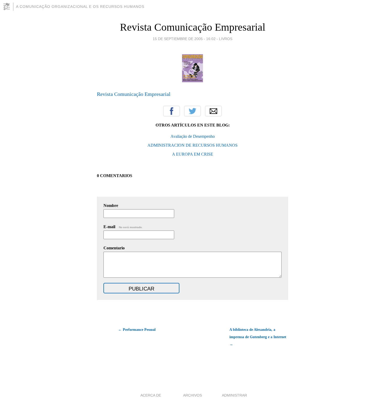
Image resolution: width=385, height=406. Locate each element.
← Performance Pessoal (137, 330)
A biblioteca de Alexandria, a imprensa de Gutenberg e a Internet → (257, 337)
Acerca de (150, 395)
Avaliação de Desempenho (192, 136)
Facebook (171, 111)
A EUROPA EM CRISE (192, 154)
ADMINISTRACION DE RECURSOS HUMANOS (192, 145)
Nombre (110, 205)
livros (225, 39)
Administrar (234, 395)
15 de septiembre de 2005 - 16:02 (184, 39)
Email (213, 111)
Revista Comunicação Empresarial (192, 27)
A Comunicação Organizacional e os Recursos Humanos (80, 6)
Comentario (114, 248)
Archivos (192, 395)
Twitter (192, 111)
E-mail (122, 226)
